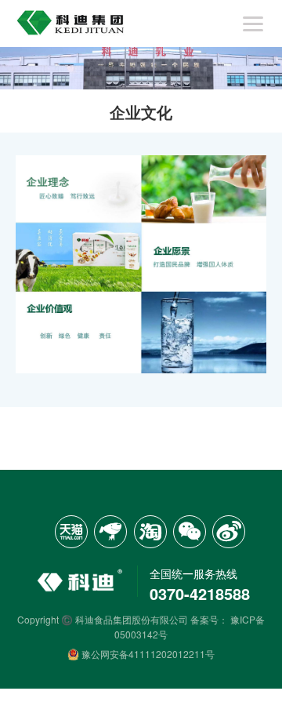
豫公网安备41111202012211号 (147, 653)
